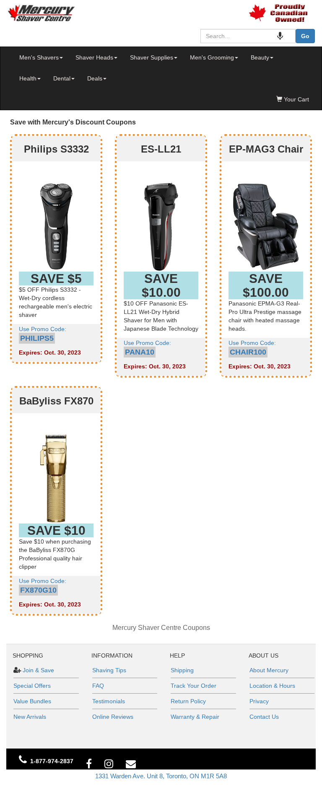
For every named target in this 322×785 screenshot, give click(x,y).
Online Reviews (112, 716)
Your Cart (295, 99)
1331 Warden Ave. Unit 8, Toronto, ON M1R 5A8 (161, 776)
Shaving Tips (109, 670)
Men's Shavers (39, 57)
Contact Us (264, 716)
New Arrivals (29, 716)
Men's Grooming (212, 57)
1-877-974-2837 (51, 761)
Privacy (259, 701)
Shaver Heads (94, 57)
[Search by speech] (280, 36)
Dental (61, 78)
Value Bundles (32, 701)
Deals (94, 78)
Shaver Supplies (151, 57)
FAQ (98, 685)
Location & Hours (272, 685)
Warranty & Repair (195, 716)
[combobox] (248, 36)
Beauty (260, 57)
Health (27, 78)
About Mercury (268, 670)
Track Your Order (193, 685)
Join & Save (37, 670)
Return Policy (188, 701)
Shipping (182, 670)
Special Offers (32, 685)
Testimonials (108, 701)
